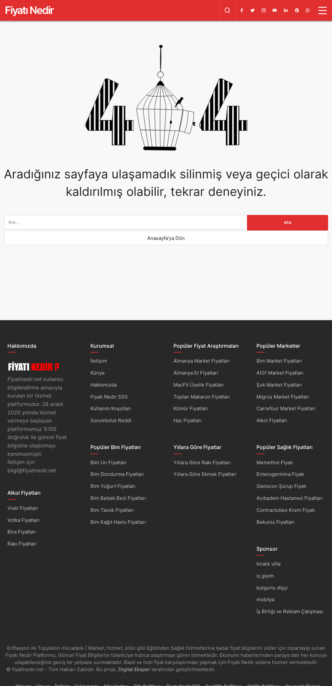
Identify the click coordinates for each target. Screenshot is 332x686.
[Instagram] (263, 10)
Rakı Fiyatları (22, 544)
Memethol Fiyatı (274, 462)
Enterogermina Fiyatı (280, 474)
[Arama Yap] (227, 10)
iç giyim (265, 576)
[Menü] (322, 10)
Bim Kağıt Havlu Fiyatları (118, 522)
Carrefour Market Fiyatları (285, 408)
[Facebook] (241, 10)
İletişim (98, 361)
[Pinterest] (296, 10)
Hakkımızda (103, 385)
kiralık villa (268, 564)
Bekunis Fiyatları (275, 522)
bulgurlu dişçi (272, 588)
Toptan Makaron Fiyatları (201, 397)
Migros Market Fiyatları (282, 397)
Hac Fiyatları (187, 420)
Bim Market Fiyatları (279, 361)
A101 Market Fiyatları (279, 373)
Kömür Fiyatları (190, 408)
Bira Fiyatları (21, 532)
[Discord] (274, 10)
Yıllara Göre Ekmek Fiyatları (204, 474)
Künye (97, 373)
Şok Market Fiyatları (279, 385)
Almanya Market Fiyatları (201, 361)
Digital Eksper (134, 669)
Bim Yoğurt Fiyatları (113, 486)
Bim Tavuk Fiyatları (112, 510)
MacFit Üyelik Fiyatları (198, 385)
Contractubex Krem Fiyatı (285, 510)
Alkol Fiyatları (271, 420)
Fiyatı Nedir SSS (109, 397)
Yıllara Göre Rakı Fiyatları (202, 462)
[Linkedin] (285, 10)
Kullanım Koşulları (110, 408)
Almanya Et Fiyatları (195, 373)
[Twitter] (252, 10)
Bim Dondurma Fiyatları (117, 474)
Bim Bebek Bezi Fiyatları (118, 498)
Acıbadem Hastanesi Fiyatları (289, 498)
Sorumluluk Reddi (110, 420)
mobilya (265, 599)
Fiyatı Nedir (29, 10)
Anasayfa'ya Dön (166, 238)
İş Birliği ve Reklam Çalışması (289, 611)
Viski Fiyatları (22, 508)
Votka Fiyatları (23, 520)
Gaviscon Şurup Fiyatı (281, 486)
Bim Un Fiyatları (108, 462)
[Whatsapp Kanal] (307, 10)
